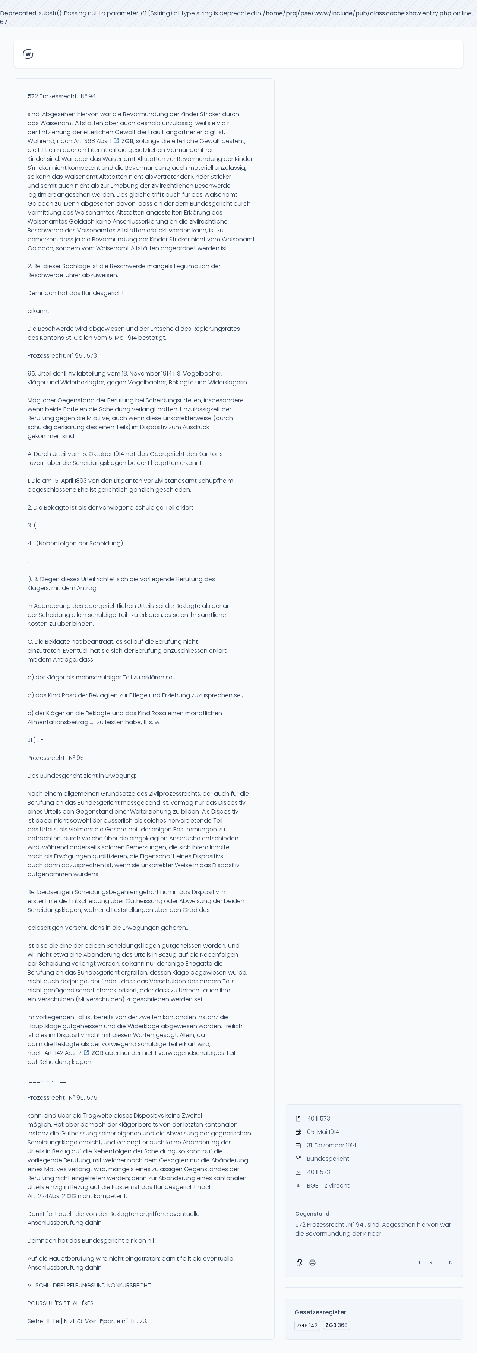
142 (307, 1325)
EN (449, 1262)
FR (429, 1262)
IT (439, 1262)
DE (418, 1262)
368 (337, 1325)
